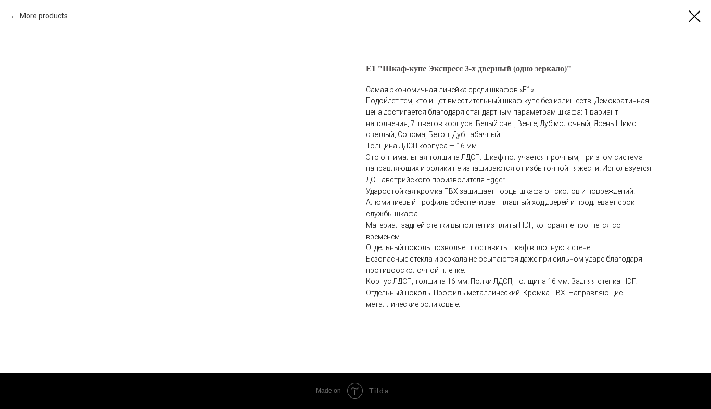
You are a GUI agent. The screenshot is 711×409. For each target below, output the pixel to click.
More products (44, 15)
